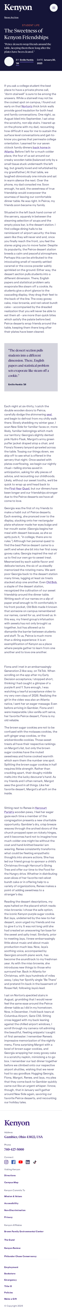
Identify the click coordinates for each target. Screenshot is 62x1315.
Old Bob (51, 582)
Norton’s (26, 106)
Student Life (31, 25)
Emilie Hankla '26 (25, 61)
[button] (54, 8)
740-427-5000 (14, 1149)
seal (49, 414)
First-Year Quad (19, 488)
